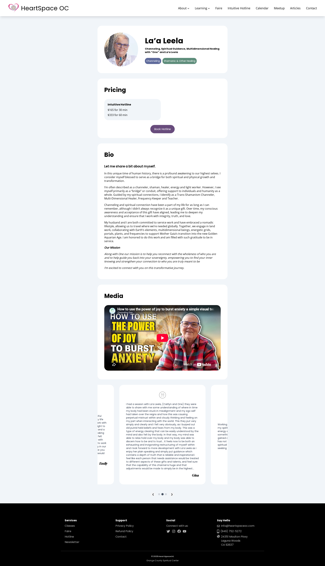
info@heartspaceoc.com (237, 526)
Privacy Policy (124, 526)
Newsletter (72, 542)
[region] (163, 436)
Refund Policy (124, 531)
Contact (121, 537)
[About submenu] (188, 8)
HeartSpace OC (45, 8)
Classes (70, 526)
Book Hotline (162, 129)
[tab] (159, 494)
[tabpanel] (162, 434)
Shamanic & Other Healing (179, 61)
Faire (68, 531)
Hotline (69, 537)
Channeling (153, 61)
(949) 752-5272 (231, 531)
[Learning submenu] (209, 8)
